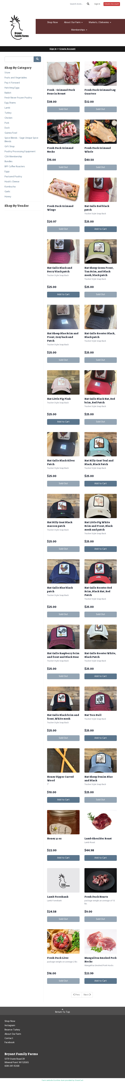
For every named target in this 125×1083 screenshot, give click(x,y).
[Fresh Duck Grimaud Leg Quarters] (100, 73)
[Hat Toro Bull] (100, 699)
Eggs (7, 171)
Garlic (7, 191)
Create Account (111, 4)
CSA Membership (13, 156)
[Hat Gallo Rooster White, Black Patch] (100, 637)
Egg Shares (10, 103)
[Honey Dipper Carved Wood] (63, 760)
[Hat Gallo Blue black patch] (63, 571)
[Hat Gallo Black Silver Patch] (63, 444)
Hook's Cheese (12, 182)
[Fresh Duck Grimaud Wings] (63, 190)
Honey (8, 197)
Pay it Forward (12, 83)
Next (86, 995)
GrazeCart (79, 1080)
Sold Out (63, 109)
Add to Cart (100, 229)
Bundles (8, 161)
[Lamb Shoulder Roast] (100, 822)
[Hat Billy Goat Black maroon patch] (63, 506)
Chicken (8, 118)
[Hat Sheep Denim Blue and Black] (100, 760)
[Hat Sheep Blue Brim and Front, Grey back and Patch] (63, 317)
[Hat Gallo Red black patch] (100, 190)
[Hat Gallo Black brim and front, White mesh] (63, 699)
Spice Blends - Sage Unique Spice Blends (21, 139)
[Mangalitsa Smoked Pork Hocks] (100, 941)
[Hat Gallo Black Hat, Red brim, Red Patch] (100, 382)
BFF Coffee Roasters (15, 166)
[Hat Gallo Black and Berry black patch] (63, 251)
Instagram (10, 1026)
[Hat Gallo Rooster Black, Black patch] (100, 317)
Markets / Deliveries (99, 22)
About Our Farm (72, 22)
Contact (9, 1038)
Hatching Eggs (12, 88)
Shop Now (52, 22)
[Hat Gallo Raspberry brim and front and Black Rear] (63, 637)
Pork (7, 123)
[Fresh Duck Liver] (63, 941)
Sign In (97, 4)
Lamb (7, 108)
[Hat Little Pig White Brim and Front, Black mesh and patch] (100, 506)
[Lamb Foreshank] (63, 880)
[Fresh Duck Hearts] (100, 880)
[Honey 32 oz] (63, 822)
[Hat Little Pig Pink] (63, 382)
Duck (7, 128)
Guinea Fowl (11, 133)
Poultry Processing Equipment (20, 151)
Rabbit (8, 93)
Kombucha (10, 187)
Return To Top (62, 1012)
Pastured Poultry (13, 177)
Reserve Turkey (12, 1030)
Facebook (9, 1042)
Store (7, 73)
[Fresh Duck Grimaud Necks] (63, 132)
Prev (77, 995)
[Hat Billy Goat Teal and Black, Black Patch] (100, 444)
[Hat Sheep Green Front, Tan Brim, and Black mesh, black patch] (100, 251)
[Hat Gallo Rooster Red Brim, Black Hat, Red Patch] (100, 571)
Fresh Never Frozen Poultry (18, 98)
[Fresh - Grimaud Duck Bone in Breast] (63, 73)
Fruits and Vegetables (16, 78)
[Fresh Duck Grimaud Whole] (100, 132)
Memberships (78, 30)
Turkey (8, 113)
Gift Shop (10, 146)
